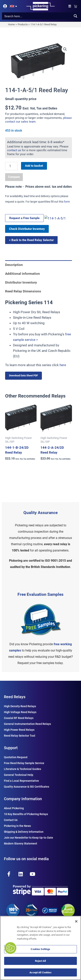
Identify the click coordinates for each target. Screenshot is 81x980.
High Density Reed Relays (20, 706)
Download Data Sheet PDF (23, 375)
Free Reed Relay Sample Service (24, 763)
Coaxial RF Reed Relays (18, 718)
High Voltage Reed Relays (20, 712)
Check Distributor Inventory (27, 229)
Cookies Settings (40, 949)
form (67, 201)
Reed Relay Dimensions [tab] (23, 291)
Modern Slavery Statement (20, 843)
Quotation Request (16, 757)
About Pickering (14, 808)
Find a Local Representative (21, 780)
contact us (14, 150)
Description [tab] (14, 265)
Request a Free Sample (24, 218)
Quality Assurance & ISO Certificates (26, 786)
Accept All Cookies (40, 972)
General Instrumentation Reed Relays (27, 723)
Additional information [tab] (22, 274)
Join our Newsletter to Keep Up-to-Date (28, 837)
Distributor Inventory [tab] (21, 282)
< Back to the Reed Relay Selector (31, 240)
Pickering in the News (17, 825)
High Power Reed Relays (19, 729)
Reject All (40, 960)
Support (11, 747)
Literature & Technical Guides (22, 769)
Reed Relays (14, 696)
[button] (69, 6)
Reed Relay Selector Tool (19, 735)
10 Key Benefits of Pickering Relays (26, 814)
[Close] (76, 921)
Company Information (23, 798)
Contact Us (10, 820)
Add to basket (34, 165)
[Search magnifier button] (75, 16)
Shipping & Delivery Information (23, 831)
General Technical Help (18, 774)
